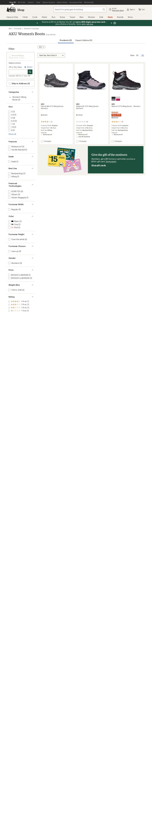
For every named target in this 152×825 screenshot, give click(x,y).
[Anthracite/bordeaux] (114, 99)
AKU (10, 29)
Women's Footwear (31, 29)
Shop (20, 10)
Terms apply (110, 161)
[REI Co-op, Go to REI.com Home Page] (10, 9)
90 (142, 55)
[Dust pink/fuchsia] (118, 99)
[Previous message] (37, 23)
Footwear (17, 29)
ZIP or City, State (15, 67)
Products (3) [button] (66, 40)
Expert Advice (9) (84, 40)
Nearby (29, 67)
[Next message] (111, 23)
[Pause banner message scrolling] (114, 23)
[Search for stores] (30, 71)
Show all (12, 134)
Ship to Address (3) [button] (20, 83)
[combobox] (80, 9)
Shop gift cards (98, 165)
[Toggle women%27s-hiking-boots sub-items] (10, 97)
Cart (143, 9)
